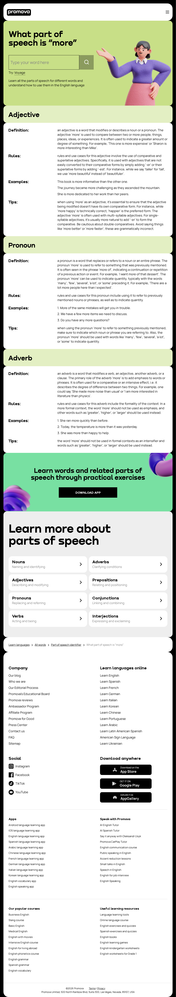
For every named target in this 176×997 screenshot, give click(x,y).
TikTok (20, 783)
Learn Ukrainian (111, 743)
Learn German (110, 694)
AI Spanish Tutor (109, 830)
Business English (19, 914)
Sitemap (14, 743)
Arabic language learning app (26, 847)
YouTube (21, 792)
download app (88, 492)
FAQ (11, 737)
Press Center (18, 725)
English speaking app (21, 886)
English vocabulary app (22, 881)
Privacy (101, 988)
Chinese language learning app (27, 853)
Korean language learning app (26, 875)
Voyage (19, 72)
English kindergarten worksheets (119, 948)
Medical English (18, 931)
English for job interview (114, 875)
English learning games (114, 942)
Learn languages (19, 645)
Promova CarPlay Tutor (113, 842)
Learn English (109, 675)
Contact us (17, 731)
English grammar (19, 959)
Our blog (15, 675)
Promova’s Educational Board (29, 694)
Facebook (22, 775)
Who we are (17, 681)
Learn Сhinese (110, 712)
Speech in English (110, 870)
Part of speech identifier (66, 645)
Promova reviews (21, 700)
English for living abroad (23, 948)
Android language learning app (27, 825)
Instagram (22, 766)
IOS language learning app (24, 830)
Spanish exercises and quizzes (118, 931)
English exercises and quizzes (118, 926)
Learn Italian (108, 700)
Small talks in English (112, 864)
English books (108, 937)
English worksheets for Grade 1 (118, 953)
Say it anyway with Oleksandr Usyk (120, 836)
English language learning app (27, 836)
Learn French (109, 688)
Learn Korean (109, 706)
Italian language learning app (26, 870)
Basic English (16, 926)
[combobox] (10, 62)
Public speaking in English (115, 853)
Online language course (114, 920)
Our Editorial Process (23, 688)
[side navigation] (167, 12)
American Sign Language (118, 737)
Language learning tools (114, 914)
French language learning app (26, 858)
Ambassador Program (24, 706)
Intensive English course (23, 942)
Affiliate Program (20, 712)
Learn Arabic (109, 725)
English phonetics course (24, 953)
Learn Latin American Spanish (121, 731)
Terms (92, 988)
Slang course (16, 920)
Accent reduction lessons (115, 858)
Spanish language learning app (27, 842)
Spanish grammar (19, 965)
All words (40, 645)
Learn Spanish (110, 681)
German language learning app (27, 864)
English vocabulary (20, 970)
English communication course (118, 847)
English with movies (21, 937)
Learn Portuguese (113, 719)
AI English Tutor (109, 825)
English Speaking (110, 881)
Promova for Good (21, 719)
